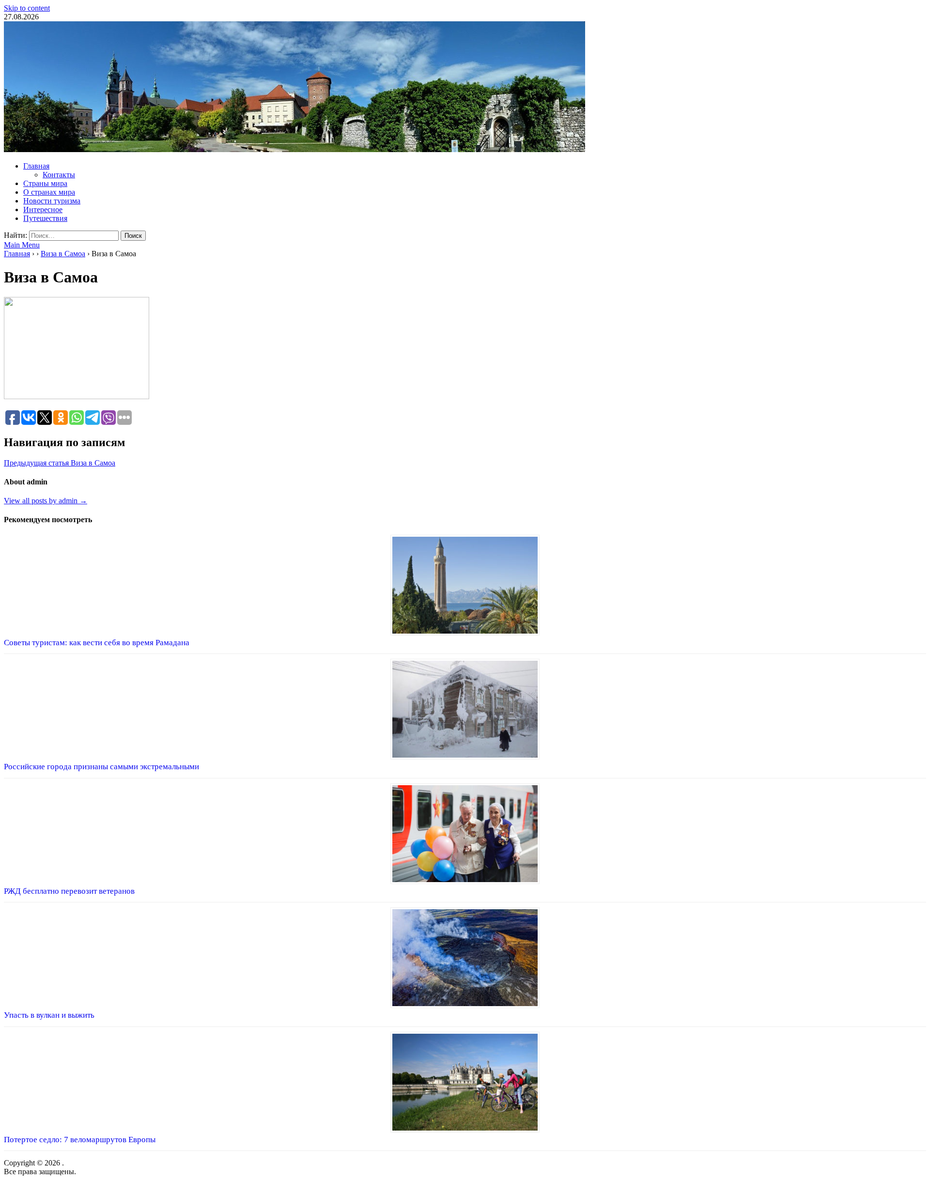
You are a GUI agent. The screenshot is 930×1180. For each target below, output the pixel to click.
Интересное (42, 209)
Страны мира (45, 183)
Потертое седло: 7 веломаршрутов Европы (79, 1139)
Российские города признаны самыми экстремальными (101, 766)
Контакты (59, 175)
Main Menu (22, 245)
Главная (36, 166)
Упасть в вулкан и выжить (49, 1015)
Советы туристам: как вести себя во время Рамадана (96, 642)
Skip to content (27, 8)
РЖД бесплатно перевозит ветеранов (69, 891)
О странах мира (49, 192)
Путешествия (45, 218)
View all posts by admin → (45, 501)
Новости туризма (51, 201)
